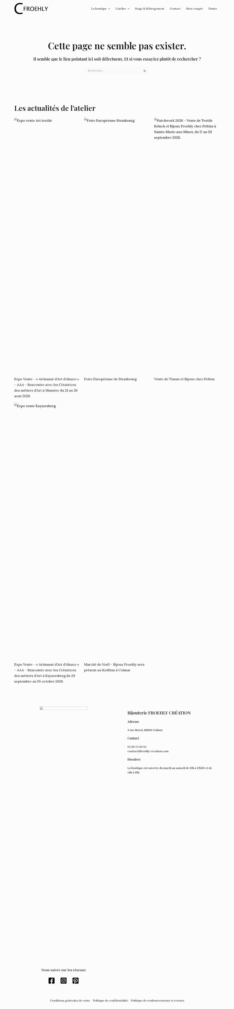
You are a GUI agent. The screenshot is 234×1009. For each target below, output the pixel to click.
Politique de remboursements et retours (157, 1000)
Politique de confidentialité (110, 1000)
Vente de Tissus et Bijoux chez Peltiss (184, 379)
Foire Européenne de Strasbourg (110, 379)
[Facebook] (51, 980)
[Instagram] (63, 980)
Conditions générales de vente (70, 1000)
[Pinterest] (75, 980)
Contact (175, 8)
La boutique (99, 8)
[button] (108, 8)
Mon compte (194, 8)
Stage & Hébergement (149, 8)
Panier (212, 8)
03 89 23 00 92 (136, 746)
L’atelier (120, 8)
